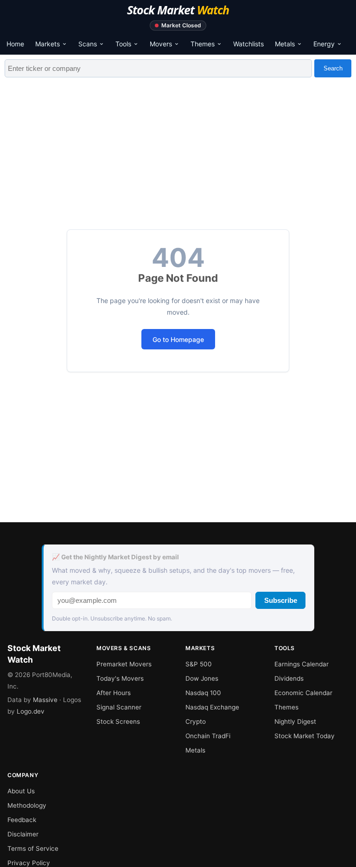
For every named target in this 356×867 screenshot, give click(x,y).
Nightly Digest (295, 721)
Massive (45, 699)
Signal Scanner (118, 707)
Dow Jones (201, 678)
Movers (161, 44)
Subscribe (280, 600)
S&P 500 (198, 664)
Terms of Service (32, 848)
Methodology (26, 805)
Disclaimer (22, 834)
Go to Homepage (178, 339)
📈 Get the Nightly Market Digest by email (115, 557)
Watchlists (248, 44)
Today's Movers (120, 678)
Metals (285, 44)
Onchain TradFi (207, 736)
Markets (47, 44)
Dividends (289, 678)
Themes (203, 44)
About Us (21, 791)
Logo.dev (30, 711)
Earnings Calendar (301, 664)
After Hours (113, 692)
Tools (123, 44)
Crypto (195, 721)
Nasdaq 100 (203, 692)
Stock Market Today (304, 736)
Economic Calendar (303, 692)
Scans (87, 44)
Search (333, 68)
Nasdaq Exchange (212, 707)
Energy (324, 44)
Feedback (21, 819)
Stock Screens (118, 721)
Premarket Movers (124, 664)
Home (15, 44)
